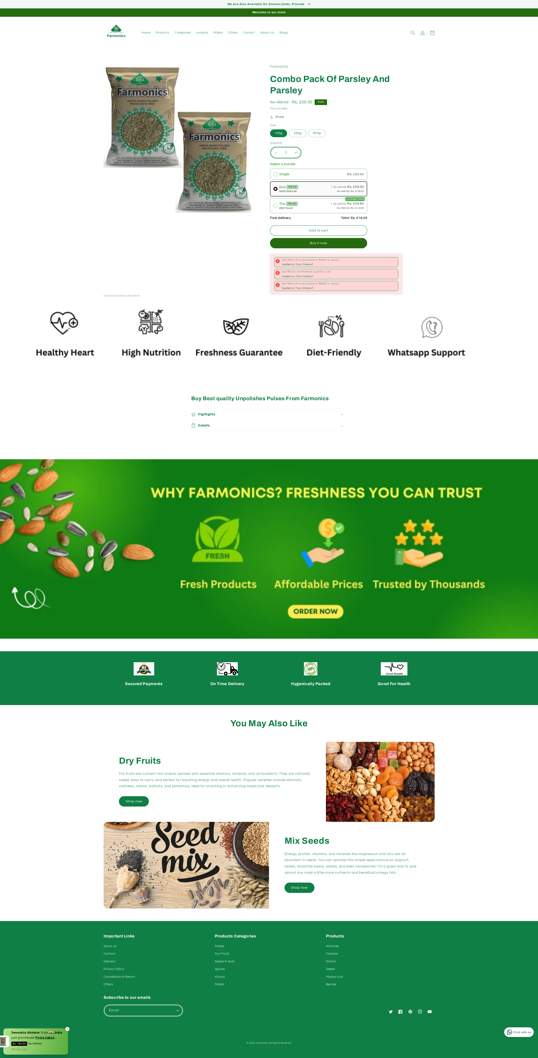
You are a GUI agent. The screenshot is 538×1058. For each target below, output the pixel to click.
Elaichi (331, 961)
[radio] (318, 174)
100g (278, 133)
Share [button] (279, 116)
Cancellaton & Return (119, 976)
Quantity (276, 143)
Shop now (134, 801)
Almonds (332, 946)
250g (298, 133)
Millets (219, 984)
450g (317, 133)
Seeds (330, 969)
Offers (108, 984)
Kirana (220, 976)
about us (110, 946)
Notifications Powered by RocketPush (122, 296)
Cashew (332, 953)
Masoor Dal (334, 976)
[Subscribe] (177, 1010)
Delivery (110, 961)
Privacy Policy (114, 969)
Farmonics (262, 1043)
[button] (413, 33)
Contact (110, 953)
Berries (331, 984)
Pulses (219, 946)
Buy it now (318, 243)
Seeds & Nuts (225, 961)
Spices (220, 969)
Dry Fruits (222, 953)
